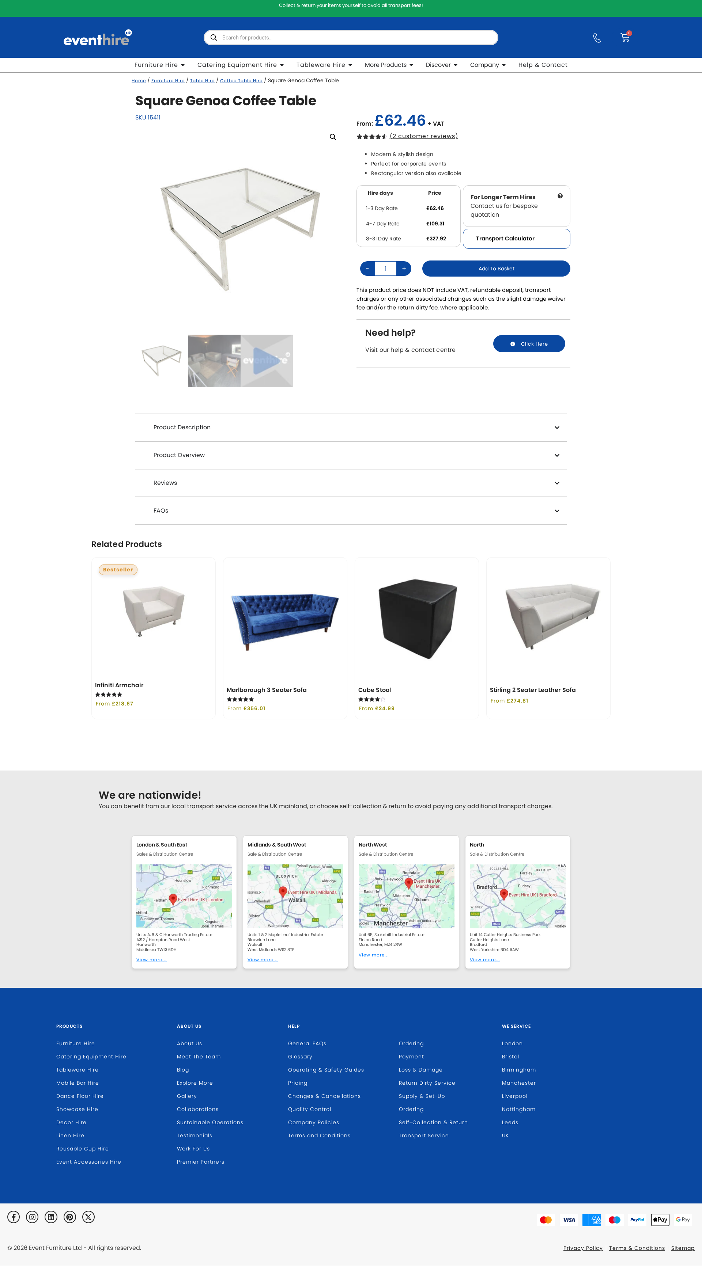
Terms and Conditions (319, 1135)
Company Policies (313, 1122)
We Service (516, 1026)
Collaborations (198, 1109)
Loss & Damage (421, 1069)
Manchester (519, 1083)
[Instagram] (32, 1217)
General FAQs (307, 1043)
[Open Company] (504, 65)
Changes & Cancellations (324, 1096)
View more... (151, 959)
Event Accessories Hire (88, 1161)
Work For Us (193, 1148)
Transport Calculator (505, 238)
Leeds (510, 1122)
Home (139, 81)
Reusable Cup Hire (82, 1148)
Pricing (297, 1083)
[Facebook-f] (13, 1217)
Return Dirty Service (427, 1083)
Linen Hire (70, 1135)
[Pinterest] (70, 1217)
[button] (333, 137)
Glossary (300, 1056)
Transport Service (424, 1135)
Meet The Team (199, 1056)
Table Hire (202, 81)
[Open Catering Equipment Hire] (282, 65)
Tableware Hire (77, 1069)
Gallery (187, 1096)
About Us (189, 1026)
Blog (183, 1069)
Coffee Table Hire (241, 81)
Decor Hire (71, 1122)
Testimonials (194, 1135)
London (512, 1043)
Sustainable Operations (210, 1122)
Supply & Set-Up (422, 1096)
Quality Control (309, 1109)
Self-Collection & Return (433, 1122)
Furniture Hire (168, 81)
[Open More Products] (411, 65)
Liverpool (515, 1096)
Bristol (510, 1056)
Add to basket (496, 268)
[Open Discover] (455, 65)
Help (294, 1026)
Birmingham (519, 1069)
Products (69, 1026)
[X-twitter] (88, 1217)
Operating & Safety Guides (326, 1069)
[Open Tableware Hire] (350, 65)
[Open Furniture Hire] (183, 65)
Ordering (411, 1043)
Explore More (195, 1083)
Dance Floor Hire (80, 1096)
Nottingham (519, 1109)
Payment (411, 1056)
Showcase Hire (77, 1109)
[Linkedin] (51, 1217)
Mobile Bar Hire (77, 1083)
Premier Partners (200, 1161)
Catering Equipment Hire (91, 1056)
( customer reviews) (424, 136)
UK (505, 1135)
